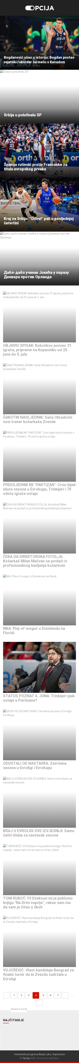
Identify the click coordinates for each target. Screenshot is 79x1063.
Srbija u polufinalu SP (23, 115)
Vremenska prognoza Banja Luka (32, 1054)
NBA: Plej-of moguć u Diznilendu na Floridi (34, 630)
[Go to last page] (39, 1002)
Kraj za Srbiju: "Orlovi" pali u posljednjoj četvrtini (39, 220)
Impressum (59, 1054)
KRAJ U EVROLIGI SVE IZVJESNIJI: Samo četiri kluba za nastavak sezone (38, 832)
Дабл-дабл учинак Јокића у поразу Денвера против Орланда (36, 274)
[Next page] (65, 995)
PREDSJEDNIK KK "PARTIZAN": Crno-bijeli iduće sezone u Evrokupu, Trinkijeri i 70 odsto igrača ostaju (39, 489)
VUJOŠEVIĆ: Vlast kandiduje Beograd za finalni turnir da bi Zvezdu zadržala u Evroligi (38, 974)
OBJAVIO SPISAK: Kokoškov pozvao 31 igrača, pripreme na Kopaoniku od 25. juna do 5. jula (37, 350)
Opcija (26, 1058)
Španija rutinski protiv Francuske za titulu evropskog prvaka (35, 166)
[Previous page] (6, 995)
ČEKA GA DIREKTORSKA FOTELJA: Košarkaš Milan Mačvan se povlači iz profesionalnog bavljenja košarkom (35, 561)
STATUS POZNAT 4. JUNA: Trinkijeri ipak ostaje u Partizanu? (39, 698)
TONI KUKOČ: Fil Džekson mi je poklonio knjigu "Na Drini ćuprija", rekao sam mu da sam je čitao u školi (38, 902)
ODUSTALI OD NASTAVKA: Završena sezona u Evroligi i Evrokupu (35, 765)
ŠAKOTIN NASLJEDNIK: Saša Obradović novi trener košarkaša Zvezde (37, 419)
